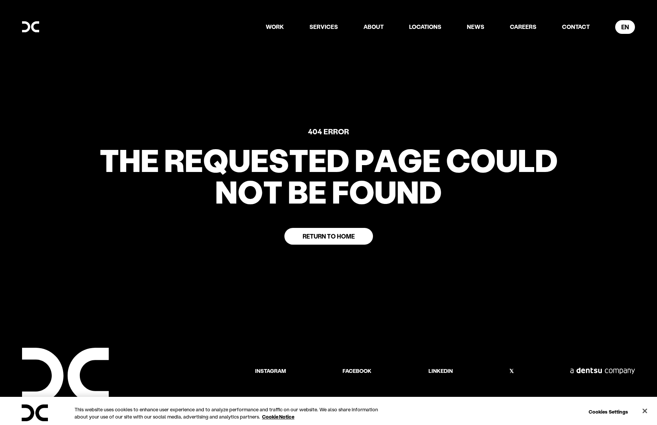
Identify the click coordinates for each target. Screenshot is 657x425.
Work (275, 26)
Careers (523, 26)
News (475, 26)
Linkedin (440, 371)
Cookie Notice (278, 416)
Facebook (357, 371)
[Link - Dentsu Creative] (30, 26)
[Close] (644, 411)
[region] (328, 411)
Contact (576, 26)
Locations (425, 26)
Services (323, 26)
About (373, 26)
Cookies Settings (608, 411)
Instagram (270, 371)
